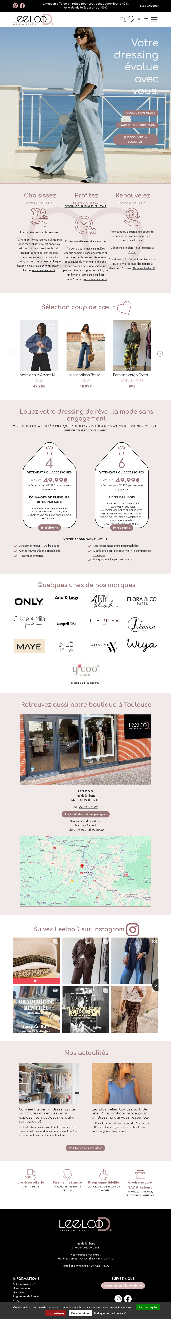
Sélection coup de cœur (78, 307)
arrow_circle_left (10, 354)
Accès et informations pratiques (86, 814)
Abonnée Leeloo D (43, 270)
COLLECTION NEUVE (140, 113)
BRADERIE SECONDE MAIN (137, 125)
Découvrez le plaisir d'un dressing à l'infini (132, 250)
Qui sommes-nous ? (24, 1284)
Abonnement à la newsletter (123, 1285)
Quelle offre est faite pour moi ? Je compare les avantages (122, 553)
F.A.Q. (16, 1301)
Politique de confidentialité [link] (110, 1313)
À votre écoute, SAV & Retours (140, 1185)
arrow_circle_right (158, 354)
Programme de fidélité (26, 1296)
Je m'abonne (49, 527)
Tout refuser (55, 1313)
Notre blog (19, 1292)
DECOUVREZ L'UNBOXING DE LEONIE (86, 206)
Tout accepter (148, 1307)
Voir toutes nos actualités (85, 1148)
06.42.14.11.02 (88, 807)
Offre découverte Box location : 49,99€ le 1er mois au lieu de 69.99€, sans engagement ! (85, 5)
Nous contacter (149, 6)
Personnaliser (80, 1313)
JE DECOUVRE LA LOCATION (135, 139)
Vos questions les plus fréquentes (113, 559)
